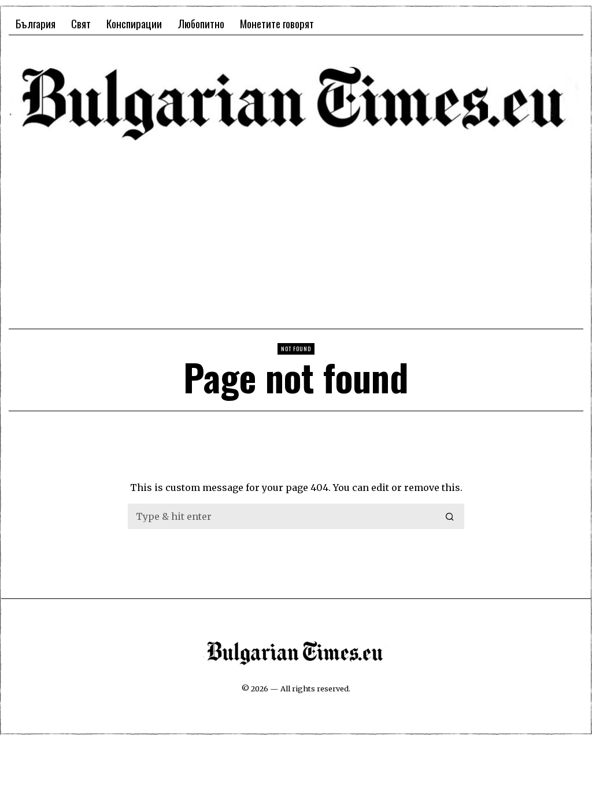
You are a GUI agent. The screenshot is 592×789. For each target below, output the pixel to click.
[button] (450, 516)
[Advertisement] (296, 234)
